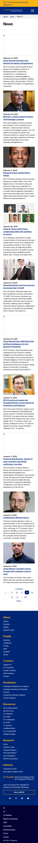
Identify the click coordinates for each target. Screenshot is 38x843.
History (6, 621)
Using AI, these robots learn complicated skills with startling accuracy (17, 231)
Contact (6, 676)
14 (12, 597)
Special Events (8, 630)
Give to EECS (19, 792)
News (12, 17)
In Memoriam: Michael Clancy (16, 518)
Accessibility (7, 826)
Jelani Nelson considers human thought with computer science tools (17, 571)
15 (17, 597)
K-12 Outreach (8, 668)
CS (4, 811)
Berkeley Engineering (10, 819)
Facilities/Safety (9, 728)
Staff (5, 649)
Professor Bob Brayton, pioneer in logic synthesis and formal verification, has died (18, 461)
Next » (20, 601)
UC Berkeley (7, 815)
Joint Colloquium (9, 756)
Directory (6, 640)
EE (4, 808)
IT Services (7, 725)
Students (6, 652)
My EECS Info (8, 711)
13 (32, 592)
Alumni (5, 655)
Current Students (9, 698)
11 (22, 592)
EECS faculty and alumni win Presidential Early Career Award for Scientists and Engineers (18, 403)
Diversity (6, 624)
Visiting (5, 627)
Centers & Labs (8, 747)
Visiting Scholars (9, 734)
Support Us (7, 665)
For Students (8, 714)
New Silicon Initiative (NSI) (13, 772)
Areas (5, 744)
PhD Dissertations (9, 753)
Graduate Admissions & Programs (15, 689)
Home (5, 17)
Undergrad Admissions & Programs (16, 686)
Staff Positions (8, 673)
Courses (6, 692)
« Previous (19, 589)
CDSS (5, 822)
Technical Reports (10, 750)
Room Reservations (10, 708)
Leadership (7, 643)
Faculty (6, 646)
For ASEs (6, 723)
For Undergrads (9, 720)
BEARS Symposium (10, 759)
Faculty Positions (9, 670)
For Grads (6, 717)
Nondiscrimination (9, 829)
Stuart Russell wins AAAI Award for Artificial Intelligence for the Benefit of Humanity (18, 344)
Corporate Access (10, 769)
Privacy (5, 833)
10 (17, 592)
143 (25, 597)
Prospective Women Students (14, 695)
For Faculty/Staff (9, 731)
